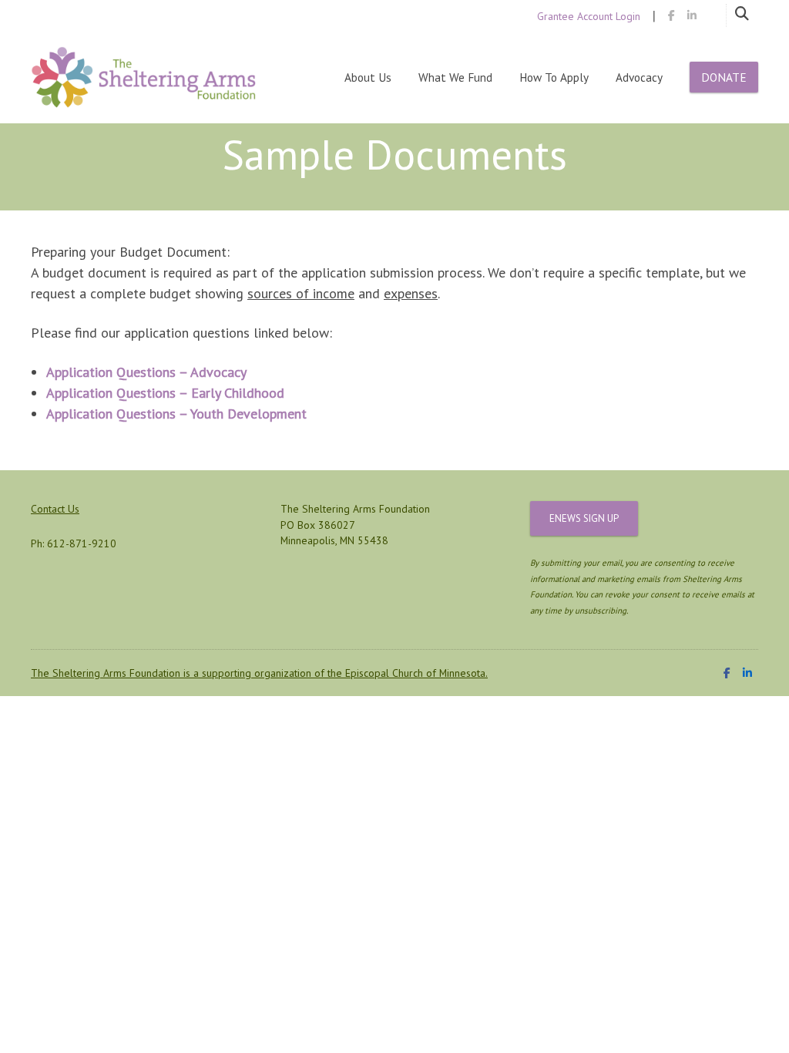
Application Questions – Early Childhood (165, 393)
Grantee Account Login (588, 16)
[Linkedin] (692, 15)
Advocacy (639, 77)
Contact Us (55, 509)
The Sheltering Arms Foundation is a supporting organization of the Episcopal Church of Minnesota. (259, 673)
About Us (367, 77)
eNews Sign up (584, 518)
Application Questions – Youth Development (176, 413)
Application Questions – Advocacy (146, 372)
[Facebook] (671, 15)
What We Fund (455, 77)
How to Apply (554, 77)
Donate (724, 77)
